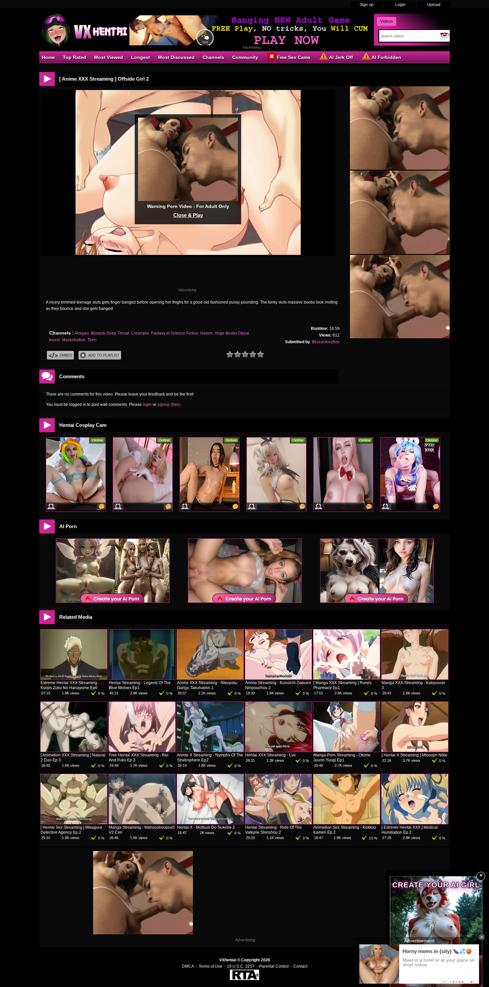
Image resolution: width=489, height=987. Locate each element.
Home (48, 57)
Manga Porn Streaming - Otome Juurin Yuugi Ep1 (342, 757)
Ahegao (82, 333)
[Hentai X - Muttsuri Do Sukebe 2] (210, 822)
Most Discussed (176, 57)
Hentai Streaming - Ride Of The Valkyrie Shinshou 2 (273, 830)
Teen (91, 340)
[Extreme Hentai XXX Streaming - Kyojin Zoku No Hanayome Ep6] (74, 678)
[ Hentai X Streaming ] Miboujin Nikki (414, 755)
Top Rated (74, 57)
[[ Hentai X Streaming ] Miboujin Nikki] (415, 750)
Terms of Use (210, 966)
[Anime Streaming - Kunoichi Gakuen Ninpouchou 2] (278, 678)
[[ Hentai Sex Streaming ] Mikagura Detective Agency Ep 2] (74, 822)
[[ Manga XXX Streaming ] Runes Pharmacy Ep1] (346, 678)
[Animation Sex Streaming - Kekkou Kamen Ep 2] (346, 822)
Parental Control (274, 966)
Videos (386, 21)
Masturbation (73, 340)
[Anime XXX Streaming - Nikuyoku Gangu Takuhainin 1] (210, 678)
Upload (433, 4)
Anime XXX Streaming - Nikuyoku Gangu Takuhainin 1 (207, 685)
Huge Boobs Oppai (232, 333)
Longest (140, 57)
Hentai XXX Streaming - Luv (270, 755)
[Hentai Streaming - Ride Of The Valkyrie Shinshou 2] (278, 822)
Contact (300, 966)
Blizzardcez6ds (326, 342)
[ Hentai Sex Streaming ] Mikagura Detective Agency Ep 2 (71, 830)
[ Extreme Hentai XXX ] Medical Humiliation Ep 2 (410, 830)
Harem (206, 333)
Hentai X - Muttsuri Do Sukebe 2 (206, 827)
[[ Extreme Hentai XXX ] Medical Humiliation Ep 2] (415, 822)
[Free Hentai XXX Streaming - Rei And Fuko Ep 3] (142, 750)
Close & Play (188, 215)
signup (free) (168, 404)
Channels (213, 57)
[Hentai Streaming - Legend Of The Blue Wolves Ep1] (142, 678)
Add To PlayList (103, 355)
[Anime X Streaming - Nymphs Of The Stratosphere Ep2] (210, 750)
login (147, 404)
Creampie (140, 333)
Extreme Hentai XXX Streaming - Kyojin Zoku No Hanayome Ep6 (70, 685)
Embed (66, 355)
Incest (54, 340)
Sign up (367, 4)
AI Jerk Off (341, 57)
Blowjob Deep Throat (110, 333)
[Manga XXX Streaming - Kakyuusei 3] (415, 678)
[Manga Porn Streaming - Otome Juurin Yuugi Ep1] (346, 750)
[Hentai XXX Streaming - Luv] (278, 750)
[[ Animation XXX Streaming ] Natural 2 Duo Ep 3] (74, 750)
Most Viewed (108, 57)
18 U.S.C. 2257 (240, 966)
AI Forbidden (386, 57)
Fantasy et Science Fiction (174, 333)
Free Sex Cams (293, 57)
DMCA (188, 966)
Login (400, 4)
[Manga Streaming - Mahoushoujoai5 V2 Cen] (142, 822)
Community (245, 57)
